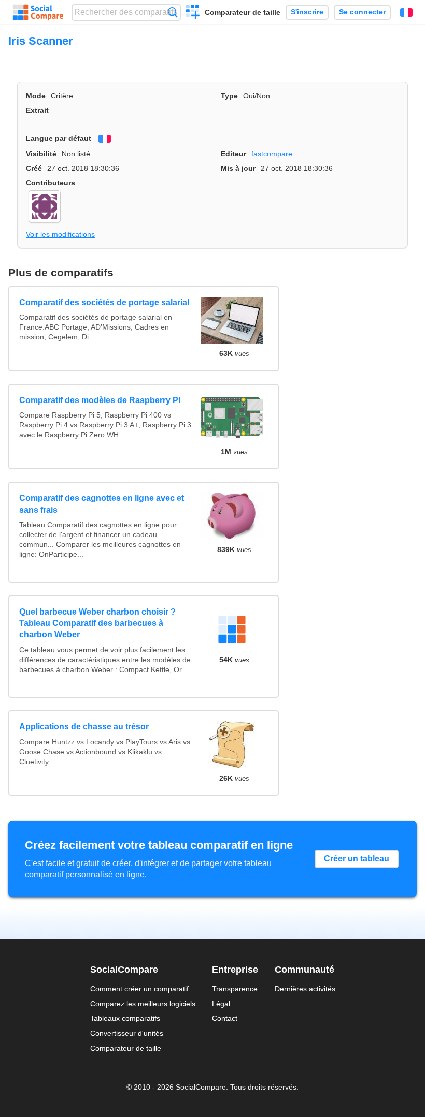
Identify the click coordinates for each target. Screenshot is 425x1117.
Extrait (37, 110)
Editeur (233, 154)
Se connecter (362, 12)
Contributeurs (50, 182)
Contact (224, 1018)
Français (406, 12)
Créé (34, 168)
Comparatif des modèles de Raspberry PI (99, 400)
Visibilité (41, 154)
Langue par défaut (58, 138)
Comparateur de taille (242, 12)
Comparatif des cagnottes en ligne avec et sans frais (101, 504)
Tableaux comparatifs (125, 1018)
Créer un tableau (356, 858)
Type (229, 96)
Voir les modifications (60, 234)
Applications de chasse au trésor (84, 726)
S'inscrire (307, 12)
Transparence (235, 989)
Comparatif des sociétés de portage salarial (104, 302)
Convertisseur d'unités (126, 1033)
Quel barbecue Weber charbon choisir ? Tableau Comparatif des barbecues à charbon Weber (97, 623)
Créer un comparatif (193, 13)
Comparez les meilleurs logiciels (142, 1004)
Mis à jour (238, 168)
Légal (221, 1004)
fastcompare (271, 154)
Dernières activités (305, 989)
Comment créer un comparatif (139, 989)
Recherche (173, 12)
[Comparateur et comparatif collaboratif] (38, 12)
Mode (36, 96)
